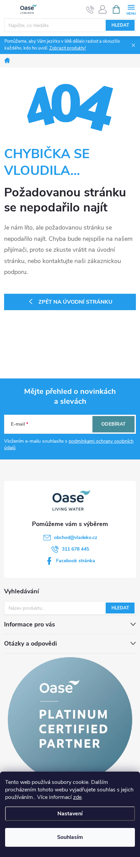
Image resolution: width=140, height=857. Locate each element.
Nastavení (70, 813)
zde (77, 797)
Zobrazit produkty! (67, 48)
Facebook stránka (75, 560)
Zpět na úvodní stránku (75, 302)
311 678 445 (75, 549)
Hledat (120, 25)
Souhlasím (70, 837)
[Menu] (131, 9)
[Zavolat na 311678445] (90, 9)
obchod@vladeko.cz (75, 537)
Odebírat (113, 424)
